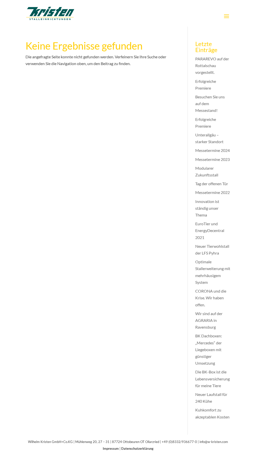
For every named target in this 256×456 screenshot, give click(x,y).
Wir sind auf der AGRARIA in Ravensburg (208, 320)
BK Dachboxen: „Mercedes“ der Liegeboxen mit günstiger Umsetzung (208, 349)
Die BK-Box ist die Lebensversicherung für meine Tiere (212, 378)
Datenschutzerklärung (137, 448)
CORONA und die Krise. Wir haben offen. (210, 298)
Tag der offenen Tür (211, 183)
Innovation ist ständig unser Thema (207, 208)
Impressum (111, 448)
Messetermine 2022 (212, 192)
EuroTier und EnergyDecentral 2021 (209, 230)
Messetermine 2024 (212, 150)
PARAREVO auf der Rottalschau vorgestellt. (212, 65)
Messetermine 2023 (212, 159)
